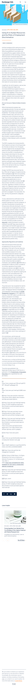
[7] (11, 224)
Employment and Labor (12, 29)
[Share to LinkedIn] (11, 494)
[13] (7, 333)
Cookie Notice (18, 680)
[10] (20, 293)
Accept (14, 684)
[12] (11, 320)
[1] (15, 69)
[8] (17, 262)
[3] (6, 99)
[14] (11, 352)
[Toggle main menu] (24, 2)
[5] (13, 173)
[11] (23, 309)
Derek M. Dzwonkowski (7, 43)
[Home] (7, 2)
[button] (7, 540)
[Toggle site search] (20, 2)
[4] (17, 150)
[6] (23, 181)
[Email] (15, 494)
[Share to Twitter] (7, 494)
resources (4, 222)
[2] (11, 92)
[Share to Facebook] (3, 494)
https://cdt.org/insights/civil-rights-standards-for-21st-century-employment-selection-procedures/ (13, 464)
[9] (17, 268)
